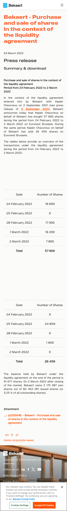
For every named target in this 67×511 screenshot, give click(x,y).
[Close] (62, 487)
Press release (20, 60)
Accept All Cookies (44, 505)
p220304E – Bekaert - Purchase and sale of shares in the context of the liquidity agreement (34, 419)
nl (17, 434)
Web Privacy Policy (15, 475)
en (7, 434)
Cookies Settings (19, 505)
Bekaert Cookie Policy (24, 499)
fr (12, 434)
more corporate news (19, 440)
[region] (33, 496)
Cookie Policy (11, 481)
